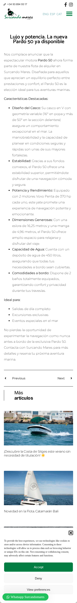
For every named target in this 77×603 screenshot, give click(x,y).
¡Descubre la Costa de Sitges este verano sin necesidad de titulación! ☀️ (37, 453)
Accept (38, 567)
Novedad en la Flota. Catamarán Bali (31, 511)
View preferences (38, 589)
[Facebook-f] (65, 4)
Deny (38, 578)
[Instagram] (71, 4)
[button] (71, 533)
